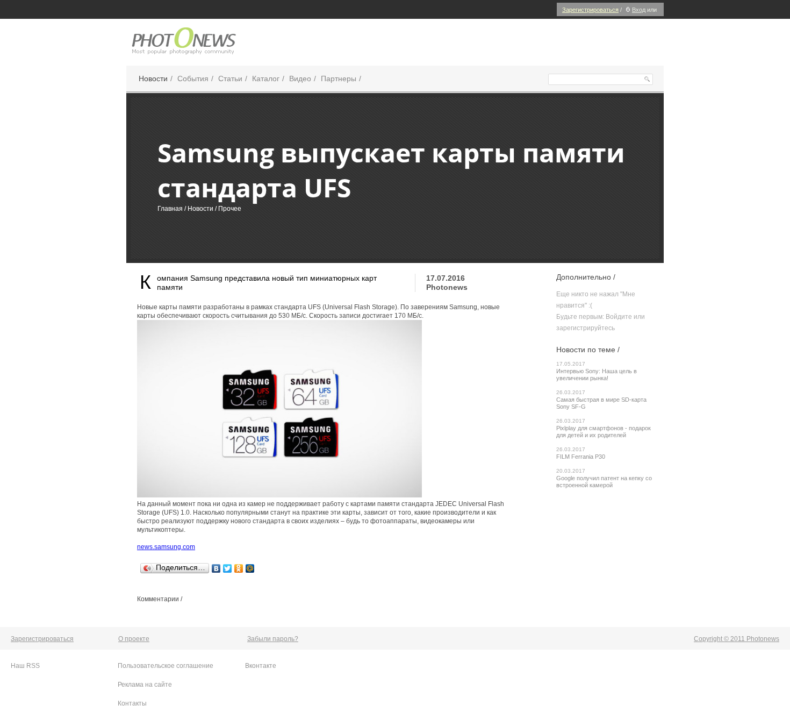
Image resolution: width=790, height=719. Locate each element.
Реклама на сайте (145, 684)
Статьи (230, 78)
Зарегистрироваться (590, 9)
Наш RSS (25, 666)
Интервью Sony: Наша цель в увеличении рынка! (596, 374)
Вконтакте (260, 666)
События (193, 78)
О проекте (133, 639)
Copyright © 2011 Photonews (736, 639)
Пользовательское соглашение (165, 666)
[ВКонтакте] (216, 568)
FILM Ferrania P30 (580, 456)
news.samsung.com (166, 547)
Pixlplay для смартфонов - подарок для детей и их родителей (603, 431)
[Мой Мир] (250, 568)
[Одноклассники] (239, 568)
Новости (153, 78)
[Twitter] (227, 568)
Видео (300, 78)
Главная (170, 208)
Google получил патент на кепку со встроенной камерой (604, 481)
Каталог (265, 78)
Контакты (132, 703)
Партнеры (338, 78)
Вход (638, 9)
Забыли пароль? (272, 639)
